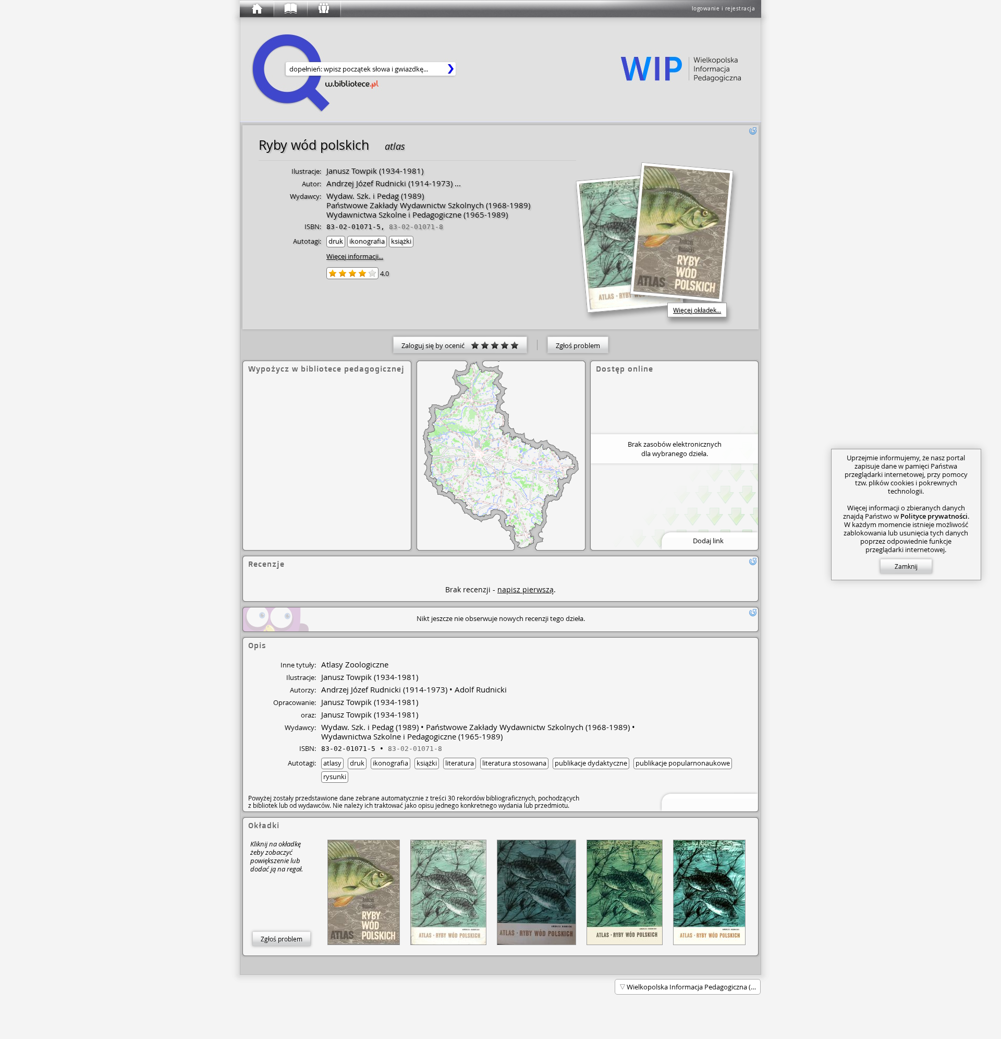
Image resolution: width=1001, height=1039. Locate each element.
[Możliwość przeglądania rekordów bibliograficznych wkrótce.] (708, 801)
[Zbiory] (290, 9)
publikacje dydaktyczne (591, 763)
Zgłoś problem (578, 345)
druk (335, 241)
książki (401, 241)
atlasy (332, 763)
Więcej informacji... (354, 256)
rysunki (334, 776)
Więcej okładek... (697, 310)
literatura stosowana (514, 763)
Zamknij (906, 566)
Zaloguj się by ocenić (436, 345)
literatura (459, 763)
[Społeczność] (323, 9)
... (457, 183)
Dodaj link (708, 540)
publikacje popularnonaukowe (683, 763)
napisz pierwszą (525, 589)
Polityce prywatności (934, 516)
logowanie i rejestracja (723, 8)
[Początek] (256, 9)
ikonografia (367, 241)
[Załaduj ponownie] (753, 131)
